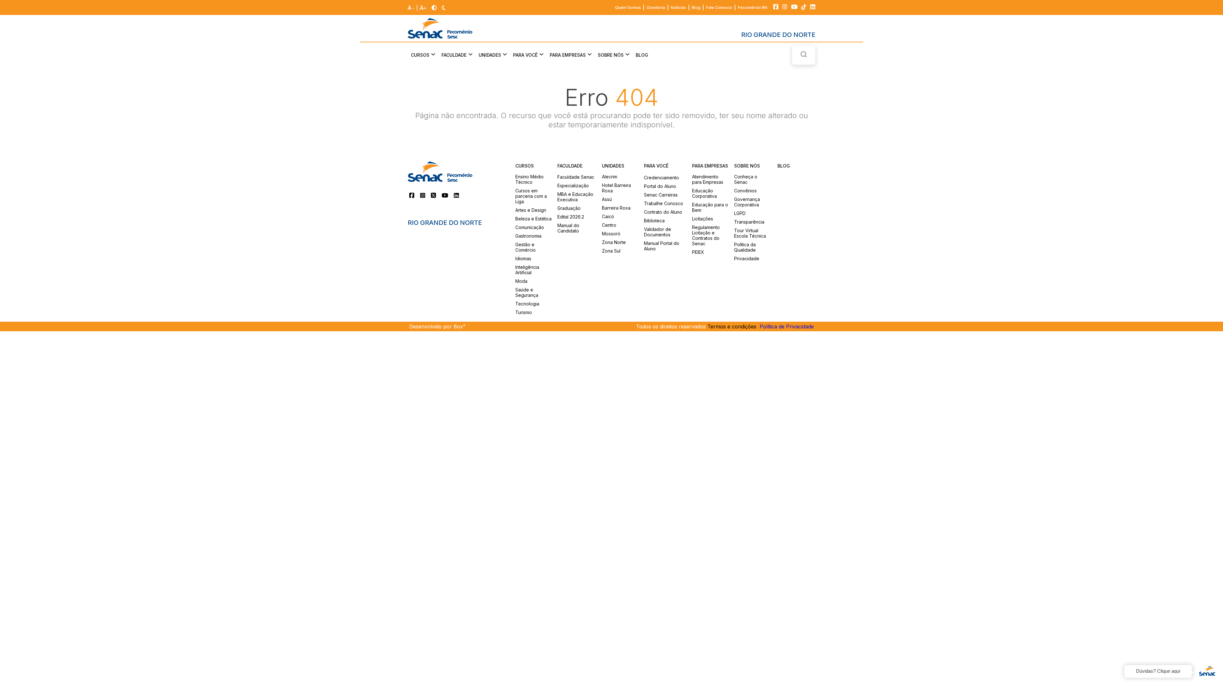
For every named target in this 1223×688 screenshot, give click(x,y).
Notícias (678, 7)
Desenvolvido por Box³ (437, 326)
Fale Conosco (719, 7)
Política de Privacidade (787, 326)
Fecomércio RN (752, 7)
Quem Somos (628, 7)
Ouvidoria (656, 7)
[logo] (440, 28)
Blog (696, 7)
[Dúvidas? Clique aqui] (1207, 672)
